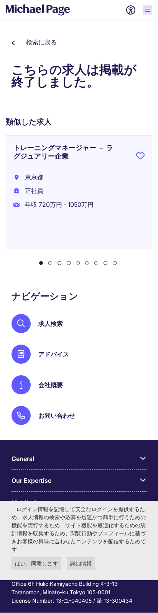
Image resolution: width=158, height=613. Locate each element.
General (23, 459)
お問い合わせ (56, 415)
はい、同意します (36, 563)
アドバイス (53, 354)
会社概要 (50, 385)
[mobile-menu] (147, 10)
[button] (34, 42)
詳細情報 (81, 563)
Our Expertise (31, 480)
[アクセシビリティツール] (130, 10)
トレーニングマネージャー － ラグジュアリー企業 (63, 152)
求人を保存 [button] (140, 157)
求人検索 (50, 323)
